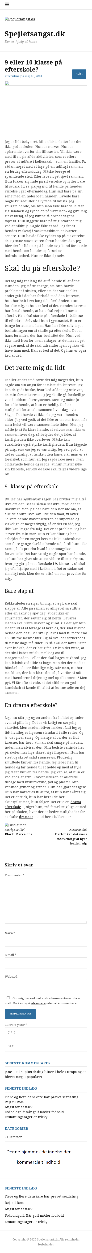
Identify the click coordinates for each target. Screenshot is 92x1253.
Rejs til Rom (14, 1102)
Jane (8, 1072)
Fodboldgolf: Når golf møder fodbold (34, 1112)
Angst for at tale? (19, 1107)
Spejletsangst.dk (35, 34)
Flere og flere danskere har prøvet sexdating (41, 1097)
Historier (14, 1137)
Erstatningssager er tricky (26, 1117)
